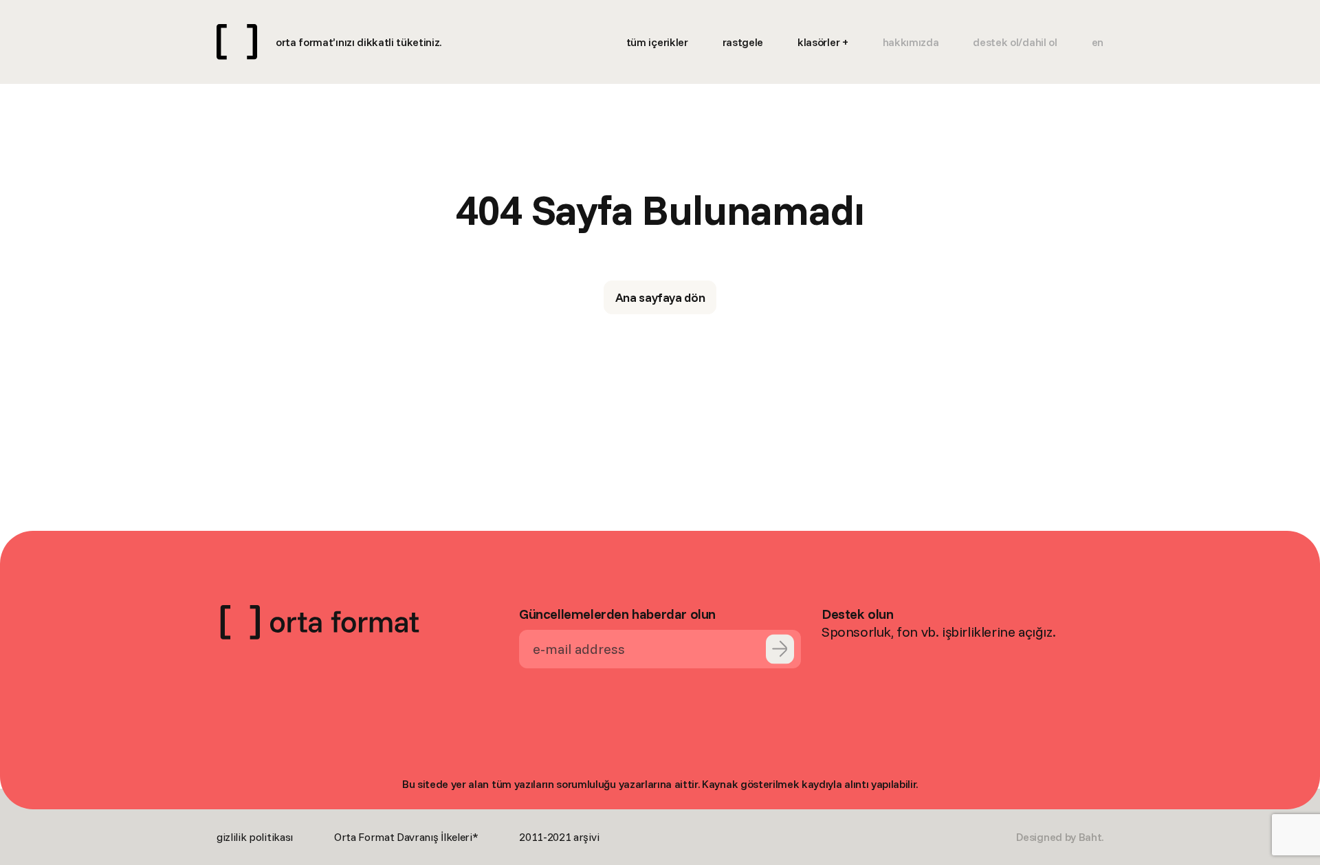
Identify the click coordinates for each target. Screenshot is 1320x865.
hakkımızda (911, 42)
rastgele (743, 42)
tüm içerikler (657, 42)
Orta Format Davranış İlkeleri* (406, 837)
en (1097, 42)
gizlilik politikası (255, 837)
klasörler (818, 42)
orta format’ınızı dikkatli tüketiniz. (358, 42)
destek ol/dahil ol (1015, 42)
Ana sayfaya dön (660, 297)
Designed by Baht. (1059, 837)
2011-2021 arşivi (559, 837)
